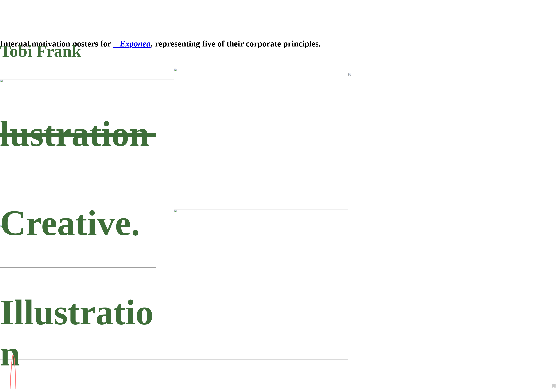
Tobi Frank (40, 51)
